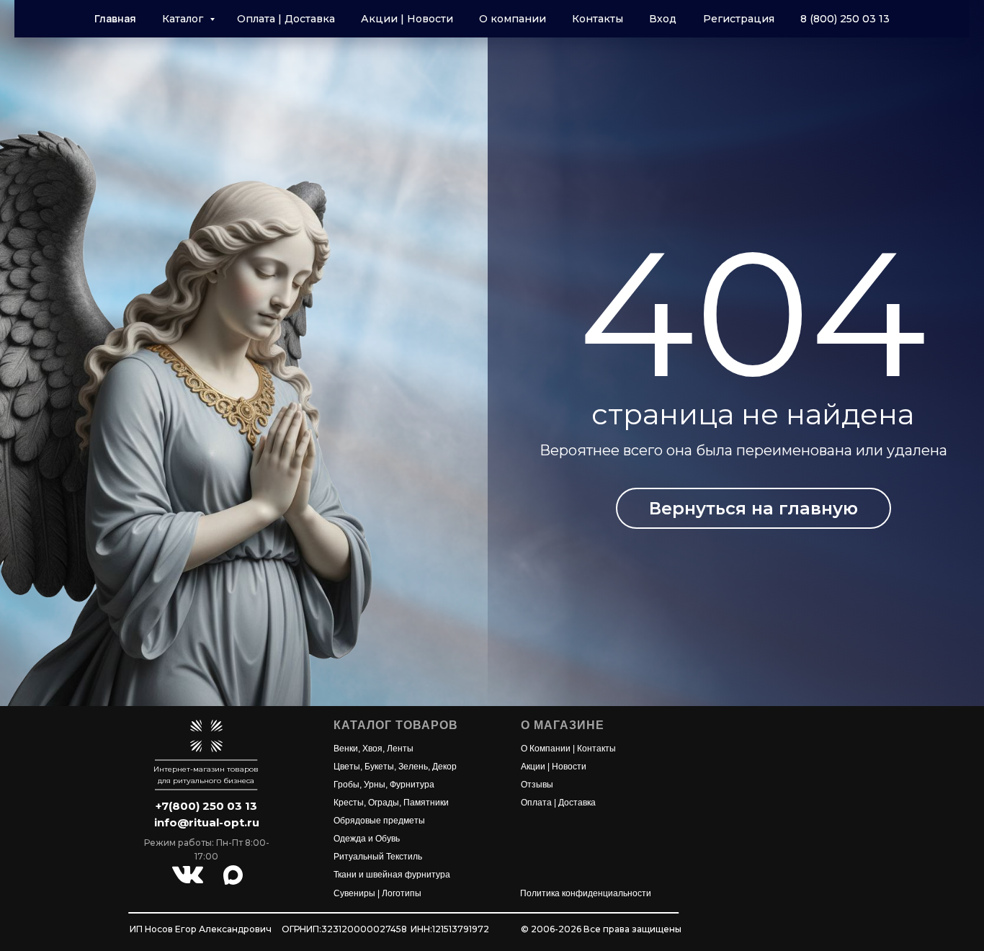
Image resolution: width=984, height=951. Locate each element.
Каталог (184, 18)
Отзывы (537, 785)
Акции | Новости (407, 18)
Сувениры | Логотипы (377, 893)
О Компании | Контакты (568, 749)
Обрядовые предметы (379, 821)
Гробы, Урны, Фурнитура (384, 785)
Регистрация (738, 18)
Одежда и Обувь (367, 839)
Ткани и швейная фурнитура (392, 875)
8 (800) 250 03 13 (845, 18)
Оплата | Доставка (286, 18)
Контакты (597, 18)
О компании (512, 18)
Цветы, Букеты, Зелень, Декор (395, 767)
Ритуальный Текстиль (378, 857)
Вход (662, 18)
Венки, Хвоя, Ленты (373, 749)
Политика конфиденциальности (585, 893)
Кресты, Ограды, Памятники (391, 803)
